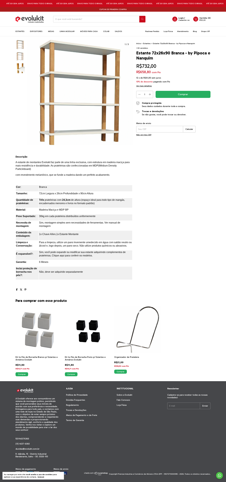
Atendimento (183, 31)
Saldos (118, 31)
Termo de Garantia (75, 420)
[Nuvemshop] (96, 475)
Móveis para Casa (89, 31)
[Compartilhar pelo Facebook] (17, 289)
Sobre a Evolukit (124, 395)
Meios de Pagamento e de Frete (81, 415)
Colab (106, 31)
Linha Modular (67, 31)
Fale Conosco (123, 400)
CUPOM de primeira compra (113, 9)
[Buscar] (142, 19)
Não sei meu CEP (143, 135)
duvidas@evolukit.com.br (28, 449)
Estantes (20, 31)
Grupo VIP (205, 31)
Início (138, 43)
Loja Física (168, 31)
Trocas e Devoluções (76, 410)
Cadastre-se (184, 20)
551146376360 (22, 438)
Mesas (51, 31)
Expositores (36, 31)
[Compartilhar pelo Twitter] (21, 289)
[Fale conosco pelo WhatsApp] (219, 475)
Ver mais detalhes (144, 86)
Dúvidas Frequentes (75, 400)
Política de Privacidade (77, 395)
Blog (195, 31)
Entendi (41, 477)
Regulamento (72, 405)
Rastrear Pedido (152, 31)
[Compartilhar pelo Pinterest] (25, 289)
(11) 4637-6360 (23, 443)
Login (181, 18)
